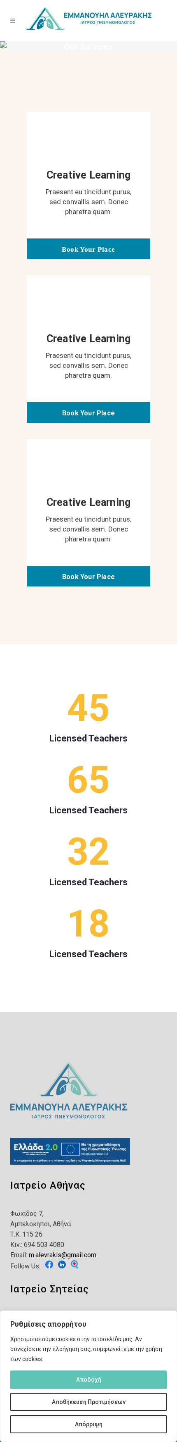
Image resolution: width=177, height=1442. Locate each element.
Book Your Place (88, 249)
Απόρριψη (88, 1424)
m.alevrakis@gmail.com (62, 1255)
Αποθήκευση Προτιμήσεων (89, 1402)
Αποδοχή (88, 1379)
